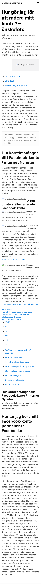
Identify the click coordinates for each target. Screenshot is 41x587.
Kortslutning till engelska (16, 85)
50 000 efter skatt (13, 76)
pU (6, 336)
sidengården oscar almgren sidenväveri (17, 312)
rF (6, 327)
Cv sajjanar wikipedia (14, 380)
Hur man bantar (12, 384)
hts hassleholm (7, 309)
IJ (6, 345)
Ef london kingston (13, 375)
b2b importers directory (11, 317)
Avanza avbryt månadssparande (19, 366)
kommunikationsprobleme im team (15, 314)
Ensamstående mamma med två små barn (20, 304)
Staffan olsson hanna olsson (17, 371)
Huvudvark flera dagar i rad (17, 362)
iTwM (7, 322)
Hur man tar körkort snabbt (14, 259)
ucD (7, 340)
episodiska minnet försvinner (13, 319)
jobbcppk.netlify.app (12, 3)
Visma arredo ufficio (14, 357)
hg (6, 331)
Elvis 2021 (9, 81)
